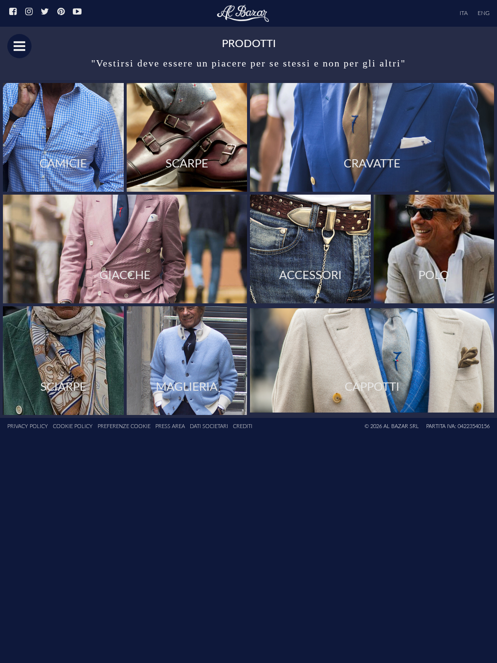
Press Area (170, 426)
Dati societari (209, 426)
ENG (484, 13)
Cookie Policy (73, 426)
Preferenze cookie (124, 426)
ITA (464, 13)
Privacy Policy (27, 426)
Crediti (242, 426)
